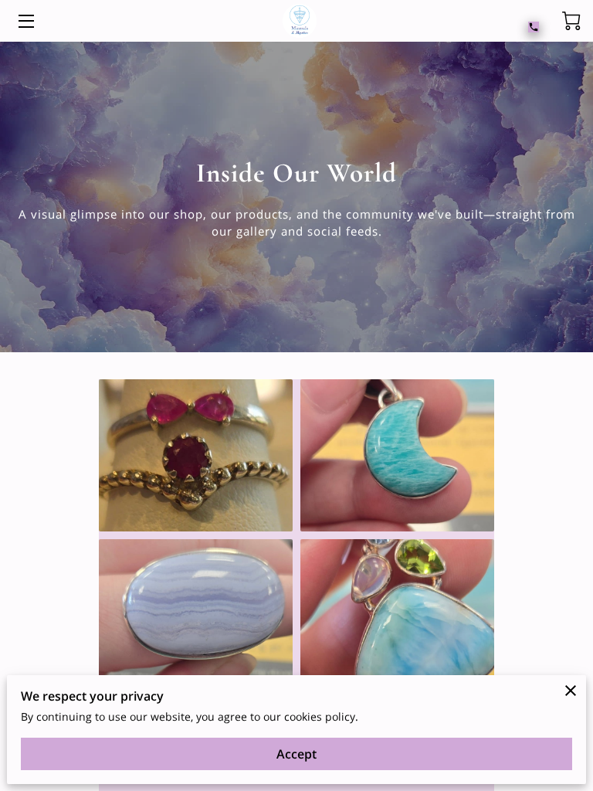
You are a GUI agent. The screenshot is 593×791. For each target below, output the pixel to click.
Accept (296, 753)
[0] (571, 21)
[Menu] (25, 21)
